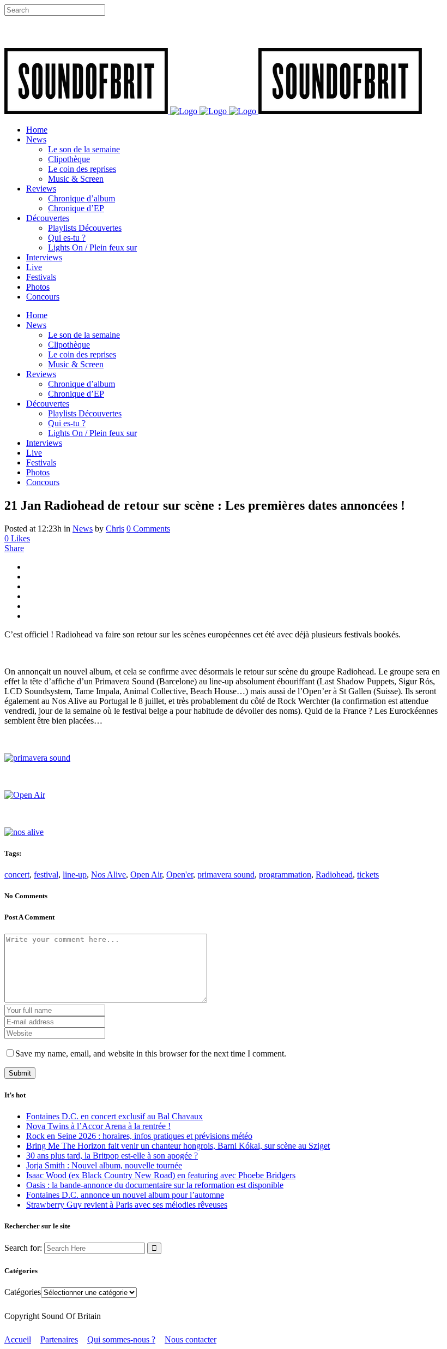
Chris (115, 528)
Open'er (179, 874)
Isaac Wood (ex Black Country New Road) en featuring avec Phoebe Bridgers (160, 1175)
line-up (75, 874)
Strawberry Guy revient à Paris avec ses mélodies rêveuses (126, 1204)
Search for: (23, 1247)
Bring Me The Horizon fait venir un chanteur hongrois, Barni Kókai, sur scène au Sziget (178, 1145)
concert (16, 874)
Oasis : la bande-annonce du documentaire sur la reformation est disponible (154, 1185)
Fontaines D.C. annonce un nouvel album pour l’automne (125, 1194)
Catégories (22, 1292)
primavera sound (226, 874)
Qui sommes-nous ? (121, 1339)
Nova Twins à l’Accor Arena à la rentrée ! (98, 1126)
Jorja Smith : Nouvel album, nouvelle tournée (104, 1165)
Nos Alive (108, 874)
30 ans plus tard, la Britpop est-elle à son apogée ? (112, 1155)
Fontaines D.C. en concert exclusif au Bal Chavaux (114, 1116)
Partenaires (59, 1339)
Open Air (146, 874)
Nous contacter (190, 1339)
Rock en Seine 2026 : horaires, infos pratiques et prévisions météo (139, 1136)
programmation (285, 874)
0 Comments (148, 528)
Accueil (17, 1339)
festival (46, 874)
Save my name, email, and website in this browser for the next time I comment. (150, 1053)
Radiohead (334, 874)
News (83, 528)
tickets (368, 874)
